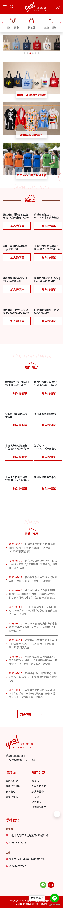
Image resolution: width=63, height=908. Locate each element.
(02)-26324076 (17, 842)
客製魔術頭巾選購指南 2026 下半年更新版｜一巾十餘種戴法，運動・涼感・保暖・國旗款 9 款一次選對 (32, 693)
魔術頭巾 (36, 781)
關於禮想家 (12, 781)
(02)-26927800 (17, 866)
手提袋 (35, 796)
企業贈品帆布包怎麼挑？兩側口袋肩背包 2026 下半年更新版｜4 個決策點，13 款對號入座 (33, 643)
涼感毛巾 (36, 802)
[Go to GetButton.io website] (54, 905)
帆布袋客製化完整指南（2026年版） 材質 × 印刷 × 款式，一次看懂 (33, 579)
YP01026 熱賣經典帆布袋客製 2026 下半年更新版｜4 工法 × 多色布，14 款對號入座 (33, 627)
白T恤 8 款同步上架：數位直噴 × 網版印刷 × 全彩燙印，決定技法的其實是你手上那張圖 (33, 610)
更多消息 (25, 714)
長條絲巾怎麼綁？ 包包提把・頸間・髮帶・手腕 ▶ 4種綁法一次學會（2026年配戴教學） (33, 547)
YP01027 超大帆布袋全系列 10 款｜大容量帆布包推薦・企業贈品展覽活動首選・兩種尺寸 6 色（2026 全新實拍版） (33, 593)
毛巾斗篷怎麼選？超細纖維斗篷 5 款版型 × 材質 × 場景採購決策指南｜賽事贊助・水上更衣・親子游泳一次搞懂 (33, 660)
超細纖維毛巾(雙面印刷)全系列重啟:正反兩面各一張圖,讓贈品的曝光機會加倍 (33, 677)
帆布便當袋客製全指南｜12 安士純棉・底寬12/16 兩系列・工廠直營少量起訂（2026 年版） (33, 564)
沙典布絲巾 (37, 791)
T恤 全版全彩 (38, 786)
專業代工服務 (13, 786)
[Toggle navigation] (5, 6)
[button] (3, 22)
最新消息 (10, 791)
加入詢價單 (17, 225)
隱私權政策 (12, 796)
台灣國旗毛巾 (38, 807)
